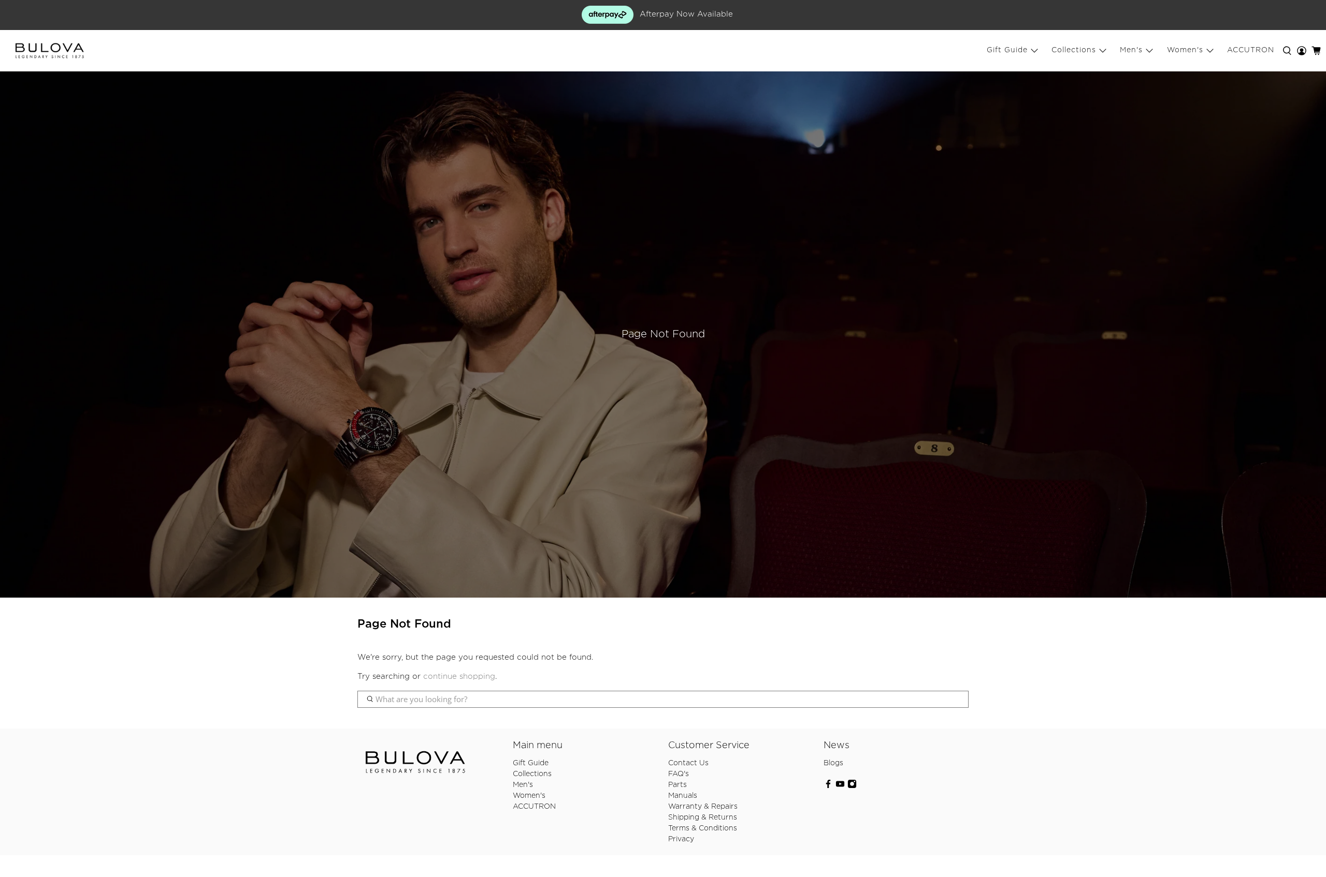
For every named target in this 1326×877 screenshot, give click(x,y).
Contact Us (688, 763)
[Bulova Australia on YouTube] (840, 786)
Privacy (681, 839)
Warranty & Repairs (703, 807)
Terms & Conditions (702, 828)
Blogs (833, 763)
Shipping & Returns (702, 817)
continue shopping (459, 676)
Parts (677, 785)
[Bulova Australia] (50, 51)
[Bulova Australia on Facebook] (828, 786)
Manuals (682, 796)
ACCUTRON (1250, 50)
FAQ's (678, 774)
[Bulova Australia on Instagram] (852, 786)
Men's (1131, 50)
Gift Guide (1007, 50)
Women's (1185, 50)
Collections (1073, 50)
